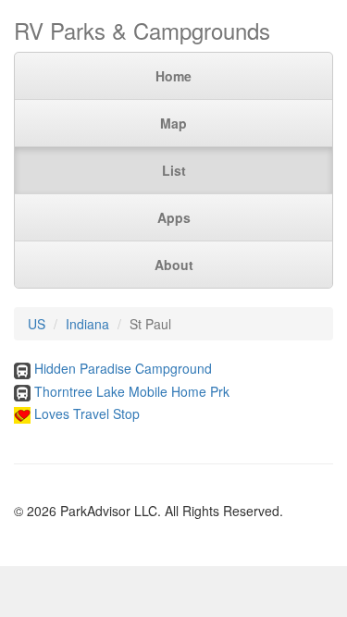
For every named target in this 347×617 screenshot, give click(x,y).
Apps (174, 217)
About (174, 264)
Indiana (87, 324)
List (174, 170)
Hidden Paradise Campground (123, 368)
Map (173, 123)
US (36, 324)
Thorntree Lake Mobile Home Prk (131, 391)
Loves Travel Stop (87, 413)
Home (173, 76)
